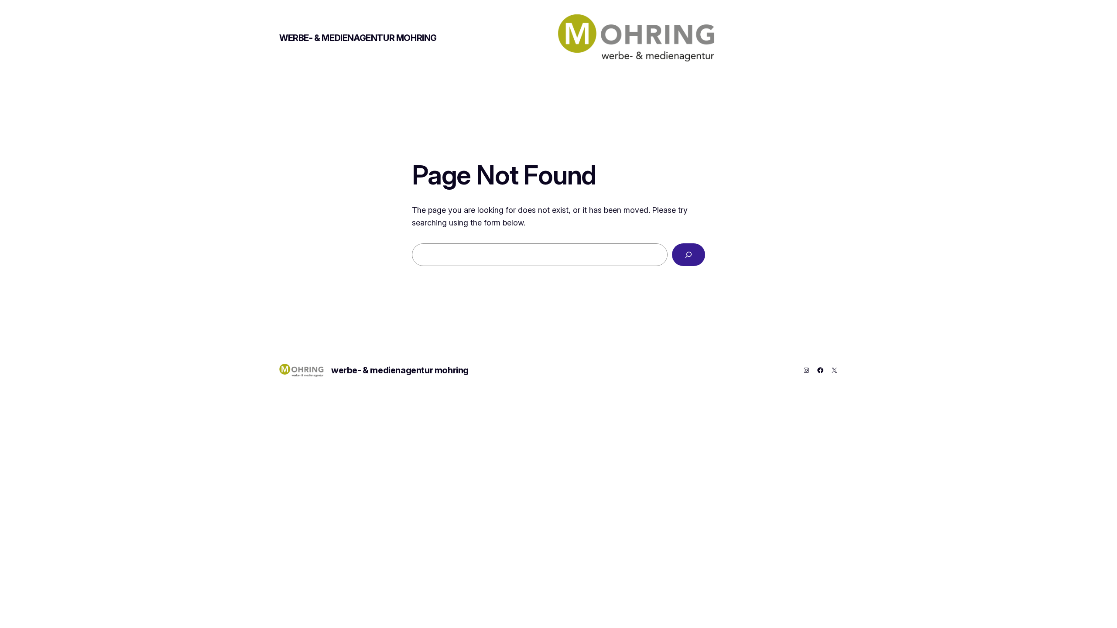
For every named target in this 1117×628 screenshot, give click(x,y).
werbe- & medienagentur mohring (358, 38)
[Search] (688, 254)
